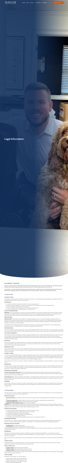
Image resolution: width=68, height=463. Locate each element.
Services (31, 2)
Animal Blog (44, 2)
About (27, 2)
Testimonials (38, 2)
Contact (23, 2)
